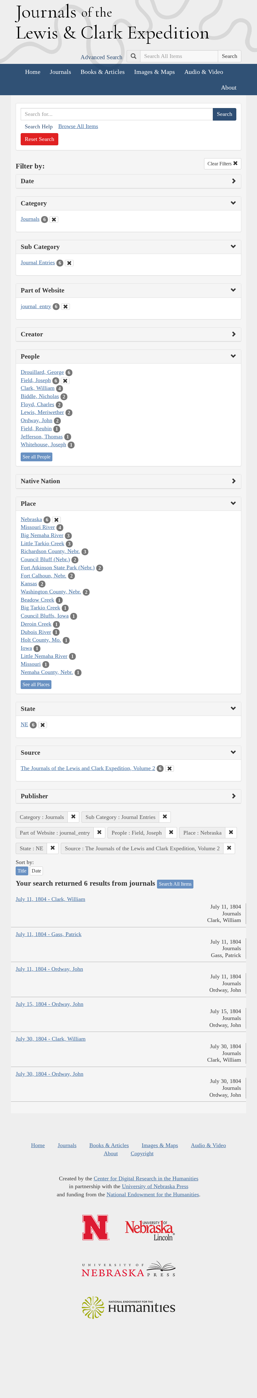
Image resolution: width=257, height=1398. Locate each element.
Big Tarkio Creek (40, 607)
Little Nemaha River (44, 656)
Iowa (26, 648)
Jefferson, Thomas (42, 436)
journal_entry (36, 306)
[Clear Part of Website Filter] (65, 306)
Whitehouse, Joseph (43, 444)
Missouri (31, 664)
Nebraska (31, 519)
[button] (73, 817)
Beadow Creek (37, 600)
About (229, 87)
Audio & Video (203, 71)
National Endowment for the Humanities (153, 1194)
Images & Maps (154, 71)
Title (22, 870)
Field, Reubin (36, 428)
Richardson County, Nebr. (50, 551)
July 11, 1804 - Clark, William (50, 899)
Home (32, 71)
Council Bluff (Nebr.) (45, 559)
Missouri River (38, 527)
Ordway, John (36, 420)
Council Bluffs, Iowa (45, 616)
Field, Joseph (36, 380)
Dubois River (36, 632)
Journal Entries (38, 262)
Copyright (142, 1153)
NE (24, 724)
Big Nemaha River (42, 535)
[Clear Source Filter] (169, 768)
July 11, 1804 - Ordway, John (49, 969)
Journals (60, 71)
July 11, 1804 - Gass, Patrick (48, 934)
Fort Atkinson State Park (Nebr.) (58, 567)
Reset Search (39, 139)
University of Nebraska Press (155, 1186)
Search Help (39, 126)
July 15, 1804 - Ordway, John (49, 1004)
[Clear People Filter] (65, 381)
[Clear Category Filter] (54, 219)
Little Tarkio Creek (42, 543)
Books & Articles (103, 71)
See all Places (36, 684)
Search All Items (175, 884)
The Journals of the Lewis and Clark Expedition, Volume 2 (88, 768)
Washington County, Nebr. (51, 591)
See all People (36, 456)
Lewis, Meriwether (42, 412)
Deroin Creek (36, 624)
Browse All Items (78, 126)
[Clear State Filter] (42, 725)
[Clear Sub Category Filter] (69, 263)
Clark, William (38, 388)
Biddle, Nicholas (40, 396)
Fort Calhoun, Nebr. (43, 575)
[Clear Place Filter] (56, 520)
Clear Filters (220, 163)
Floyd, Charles (37, 404)
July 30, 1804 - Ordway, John (49, 1074)
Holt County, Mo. (41, 640)
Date (36, 870)
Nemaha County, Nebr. (47, 672)
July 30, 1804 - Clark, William (51, 1039)
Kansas (29, 583)
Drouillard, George (42, 372)
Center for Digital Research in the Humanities (146, 1178)
